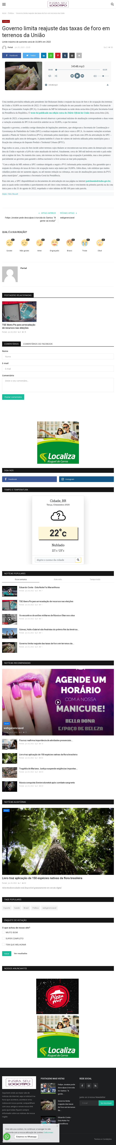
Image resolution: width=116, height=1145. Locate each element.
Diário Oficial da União (78, 113)
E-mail (5, 363)
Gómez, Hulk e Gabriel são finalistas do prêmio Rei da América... (49, 629)
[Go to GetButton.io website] (6, 1142)
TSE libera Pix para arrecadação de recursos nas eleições (18, 326)
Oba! (100, 250)
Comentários (11, 343)
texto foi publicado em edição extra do (49, 113)
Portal (10, 47)
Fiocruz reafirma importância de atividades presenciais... (46, 740)
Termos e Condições (103, 1139)
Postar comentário (13, 397)
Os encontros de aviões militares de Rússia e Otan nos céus (47, 615)
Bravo (69, 250)
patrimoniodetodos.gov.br (98, 181)
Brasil (26, 908)
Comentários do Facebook (37, 343)
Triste (84, 250)
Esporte (7, 908)
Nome (5, 351)
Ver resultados (20, 953)
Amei (39, 250)
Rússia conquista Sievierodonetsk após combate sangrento (47, 783)
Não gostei (24, 250)
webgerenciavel (67, 217)
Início (4, 13)
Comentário (8, 375)
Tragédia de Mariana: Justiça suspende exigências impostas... (48, 768)
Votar (6, 953)
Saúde (17, 908)
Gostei (9, 250)
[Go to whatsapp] (6, 1136)
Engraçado (54, 250)
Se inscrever (106, 1103)
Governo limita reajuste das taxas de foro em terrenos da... (46, 643)
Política (11, 13)
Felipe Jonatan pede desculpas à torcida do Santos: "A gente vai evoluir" (30, 219)
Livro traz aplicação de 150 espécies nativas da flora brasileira (48, 754)
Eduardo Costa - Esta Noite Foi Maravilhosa (39, 587)
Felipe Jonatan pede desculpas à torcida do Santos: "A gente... (66, 1089)
